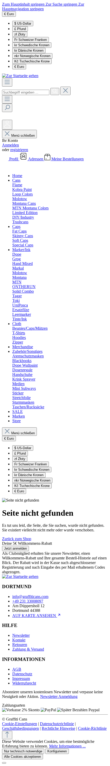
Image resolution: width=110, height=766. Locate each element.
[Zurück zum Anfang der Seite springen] (7, 735)
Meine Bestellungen (67, 159)
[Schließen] (4, 763)
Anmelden (10, 145)
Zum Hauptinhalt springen (24, 4)
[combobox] (25, 92)
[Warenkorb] (6, 167)
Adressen (36, 159)
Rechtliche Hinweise (58, 728)
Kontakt (18, 640)
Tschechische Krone (32, 61)
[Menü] (7, 82)
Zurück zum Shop (16, 539)
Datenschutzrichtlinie (57, 724)
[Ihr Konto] (7, 125)
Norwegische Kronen (32, 56)
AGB (16, 669)
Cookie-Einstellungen (19, 724)
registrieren (19, 149)
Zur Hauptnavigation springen (43, 6)
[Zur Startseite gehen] (20, 75)
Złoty (19, 34)
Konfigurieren (57, 751)
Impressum (21, 678)
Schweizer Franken (30, 40)
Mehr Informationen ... (67, 746)
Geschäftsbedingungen (20, 728)
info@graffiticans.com (30, 596)
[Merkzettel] (5, 117)
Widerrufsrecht (24, 683)
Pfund (20, 29)
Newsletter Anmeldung (59, 696)
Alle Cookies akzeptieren (22, 757)
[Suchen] (54, 91)
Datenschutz (22, 674)
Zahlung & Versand (28, 649)
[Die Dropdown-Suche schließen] (65, 91)
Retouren (19, 644)
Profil (14, 159)
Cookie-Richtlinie (92, 728)
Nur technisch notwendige (23, 751)
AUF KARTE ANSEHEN (34, 615)
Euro (19, 67)
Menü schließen (23, 135)
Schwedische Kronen (31, 45)
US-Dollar (22, 23)
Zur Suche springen (62, 4)
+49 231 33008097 (27, 601)
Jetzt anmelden (15, 548)
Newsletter (21, 635)
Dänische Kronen (28, 50)
